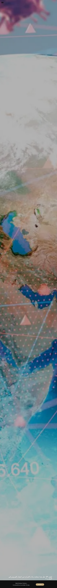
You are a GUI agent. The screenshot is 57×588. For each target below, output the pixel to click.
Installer (40, 584)
